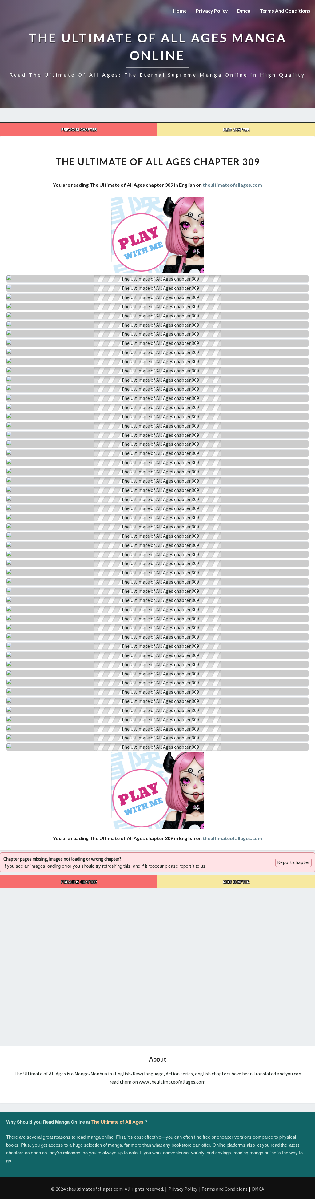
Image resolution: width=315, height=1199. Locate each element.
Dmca (243, 11)
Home (180, 11)
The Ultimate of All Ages (117, 1121)
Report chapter (293, 862)
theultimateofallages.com (232, 185)
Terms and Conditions (285, 11)
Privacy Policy (212, 11)
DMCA (258, 1189)
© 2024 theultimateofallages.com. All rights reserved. (107, 1189)
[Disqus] (157, 965)
